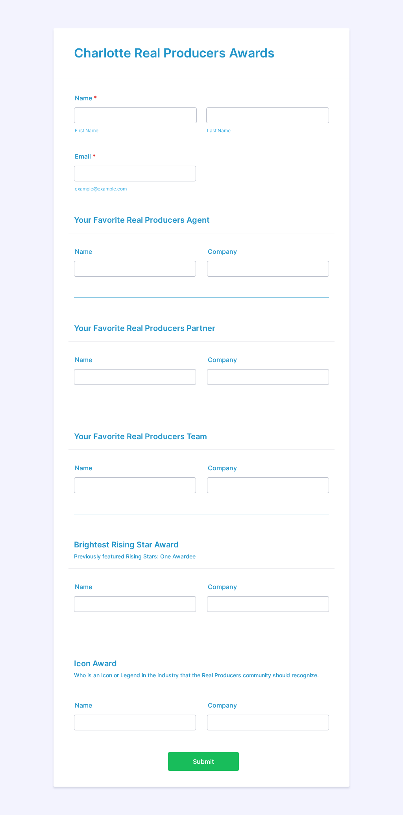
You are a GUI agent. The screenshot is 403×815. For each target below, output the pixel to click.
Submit (203, 761)
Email (85, 156)
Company (222, 251)
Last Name (219, 130)
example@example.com (101, 189)
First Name (86, 130)
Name (86, 98)
